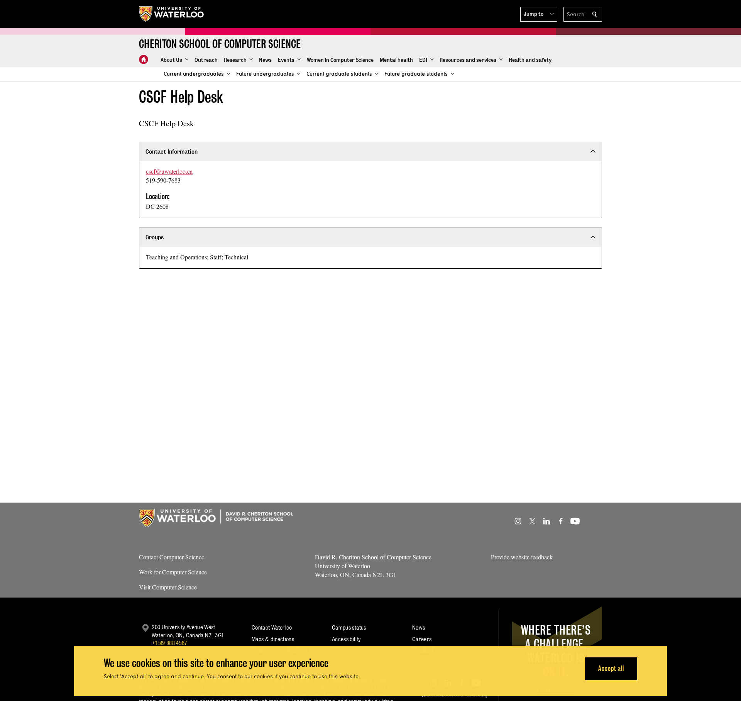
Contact (148, 557)
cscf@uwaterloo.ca (169, 171)
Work (145, 572)
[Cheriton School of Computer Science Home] (143, 59)
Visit (145, 587)
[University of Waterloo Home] (172, 14)
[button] (539, 14)
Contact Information (171, 151)
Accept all (611, 668)
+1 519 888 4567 (169, 643)
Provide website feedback (522, 557)
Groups (154, 237)
